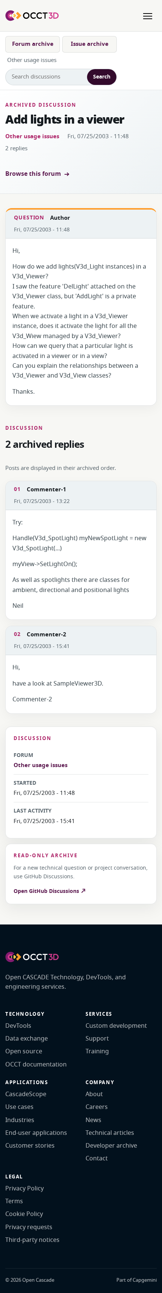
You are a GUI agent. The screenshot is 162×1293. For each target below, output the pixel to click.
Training (97, 1051)
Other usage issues (32, 136)
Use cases (19, 1107)
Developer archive (111, 1145)
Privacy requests (28, 1227)
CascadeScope (25, 1094)
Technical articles (110, 1132)
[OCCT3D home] (32, 15)
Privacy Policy (24, 1188)
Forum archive (32, 44)
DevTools (18, 1025)
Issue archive (90, 44)
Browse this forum (33, 173)
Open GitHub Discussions (47, 891)
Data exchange (26, 1038)
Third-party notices (32, 1240)
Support (97, 1038)
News (93, 1120)
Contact (97, 1158)
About (94, 1094)
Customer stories (30, 1145)
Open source (23, 1051)
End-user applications (36, 1132)
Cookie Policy (24, 1214)
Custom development (116, 1025)
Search (101, 77)
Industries (19, 1120)
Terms (14, 1201)
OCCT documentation (36, 1064)
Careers (97, 1107)
